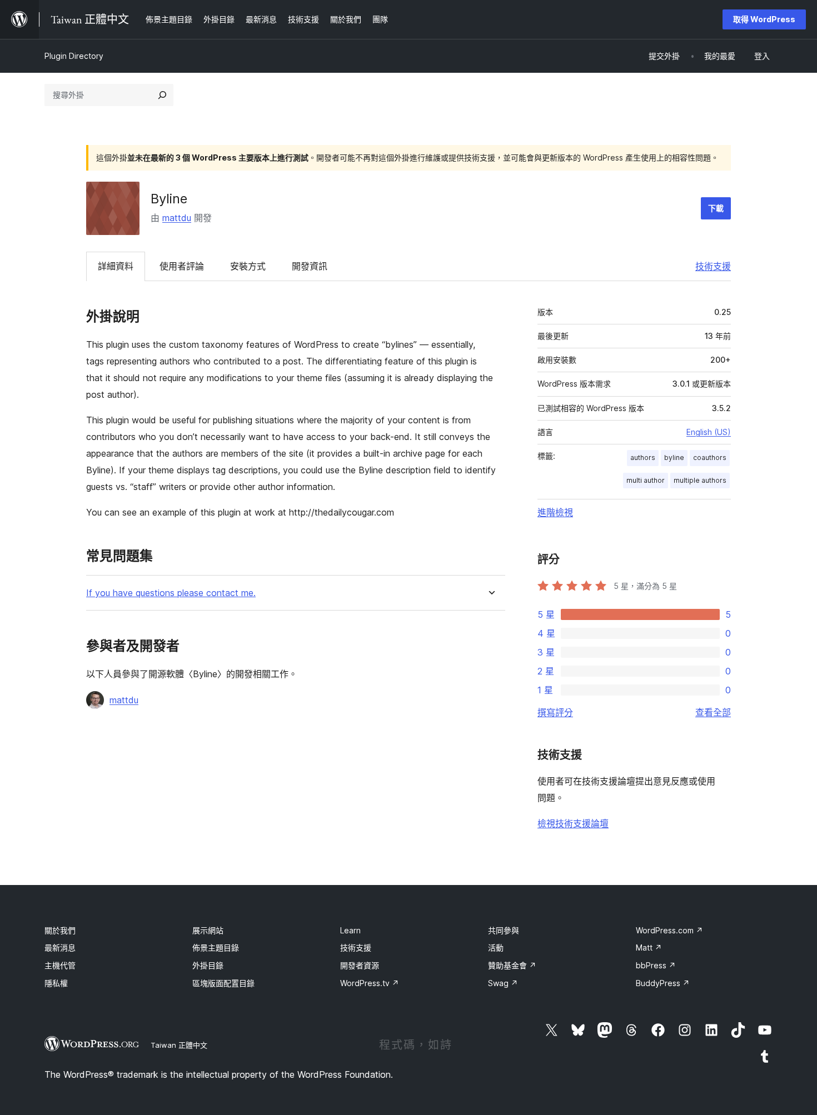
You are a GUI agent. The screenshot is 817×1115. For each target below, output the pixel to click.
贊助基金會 (512, 965)
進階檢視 (555, 512)
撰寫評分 (555, 712)
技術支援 (713, 266)
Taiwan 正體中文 (179, 1045)
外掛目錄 (207, 965)
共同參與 (503, 930)
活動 (496, 947)
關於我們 (60, 930)
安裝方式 (248, 266)
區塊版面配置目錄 (223, 983)
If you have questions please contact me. (171, 593)
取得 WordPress (764, 19)
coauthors (709, 457)
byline (674, 457)
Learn (350, 930)
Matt (649, 947)
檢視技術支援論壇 (573, 823)
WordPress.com (669, 930)
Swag (503, 983)
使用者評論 (182, 266)
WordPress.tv (369, 983)
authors (642, 457)
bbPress (656, 965)
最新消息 (60, 947)
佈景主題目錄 (215, 947)
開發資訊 (309, 266)
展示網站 (207, 930)
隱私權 (56, 983)
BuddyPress (663, 983)
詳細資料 (115, 266)
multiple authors (700, 480)
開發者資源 (359, 965)
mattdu (176, 217)
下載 (716, 208)
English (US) (708, 432)
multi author (645, 480)
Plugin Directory (73, 56)
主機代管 (60, 965)
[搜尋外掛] (162, 95)
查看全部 (713, 712)
